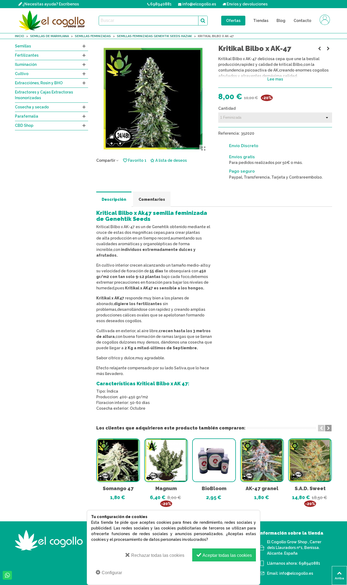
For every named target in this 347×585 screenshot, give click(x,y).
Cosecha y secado (32, 107)
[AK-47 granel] (262, 460)
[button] (321, 428)
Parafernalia (26, 116)
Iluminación (26, 64)
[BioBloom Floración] (214, 460)
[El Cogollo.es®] (53, 20)
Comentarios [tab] (152, 199)
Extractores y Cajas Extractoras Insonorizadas (44, 95)
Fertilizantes (26, 55)
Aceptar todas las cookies (227, 555)
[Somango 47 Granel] (118, 460)
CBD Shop (24, 125)
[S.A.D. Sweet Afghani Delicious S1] (310, 460)
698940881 (309, 563)
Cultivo (21, 74)
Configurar (111, 572)
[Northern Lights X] (328, 48)
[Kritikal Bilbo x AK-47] (203, 149)
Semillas (23, 46)
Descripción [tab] (114, 199)
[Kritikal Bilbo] (319, 48)
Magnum (166, 488)
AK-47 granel (262, 488)
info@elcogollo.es (296, 573)
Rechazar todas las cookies (157, 555)
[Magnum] (166, 460)
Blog (281, 20)
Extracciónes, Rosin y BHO (39, 83)
